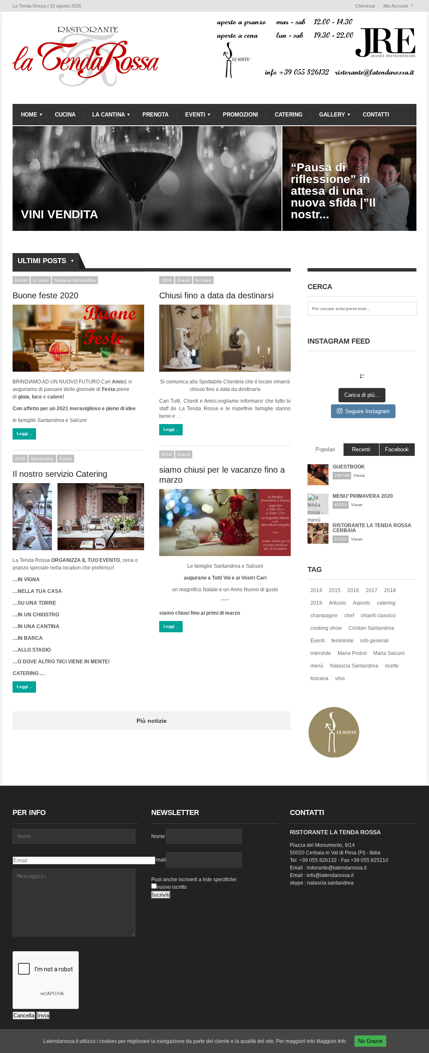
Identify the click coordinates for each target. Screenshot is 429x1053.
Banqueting (42, 458)
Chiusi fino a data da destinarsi (216, 295)
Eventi (21, 280)
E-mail (158, 860)
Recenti (361, 449)
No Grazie (370, 1041)
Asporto (361, 603)
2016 (353, 590)
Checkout (365, 5)
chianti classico (378, 615)
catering (386, 603)
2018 (390, 590)
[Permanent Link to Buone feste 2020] (78, 338)
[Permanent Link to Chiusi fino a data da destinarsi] (225, 338)
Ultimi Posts (39, 261)
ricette (392, 666)
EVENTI (191, 116)
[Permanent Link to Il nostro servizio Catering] (78, 516)
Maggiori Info (331, 1041)
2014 (316, 590)
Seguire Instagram (367, 411)
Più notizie (152, 720)
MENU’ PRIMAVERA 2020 (363, 496)
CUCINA (65, 114)
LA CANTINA (104, 116)
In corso (41, 280)
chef (349, 615)
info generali (374, 641)
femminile (342, 641)
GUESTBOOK (349, 467)
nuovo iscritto (172, 887)
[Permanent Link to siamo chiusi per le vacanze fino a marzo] (225, 522)
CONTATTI (376, 114)
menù (316, 666)
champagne (324, 615)
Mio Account (393, 6)
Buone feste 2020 (45, 295)
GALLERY (328, 116)
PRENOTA (155, 114)
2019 (167, 280)
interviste (320, 653)
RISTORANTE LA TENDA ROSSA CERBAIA (372, 528)
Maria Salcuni (389, 653)
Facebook (397, 449)
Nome (158, 836)
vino (340, 678)
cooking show (326, 628)
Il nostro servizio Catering (60, 474)
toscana (319, 678)
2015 (335, 590)
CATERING (288, 114)
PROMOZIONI (240, 114)
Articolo (337, 603)
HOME (25, 116)
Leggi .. (24, 433)
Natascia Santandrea (75, 280)
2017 (371, 590)
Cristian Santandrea (371, 628)
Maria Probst (352, 653)
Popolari (325, 449)
